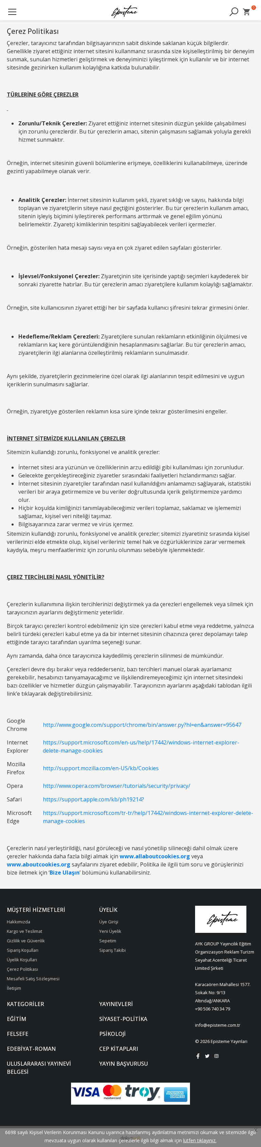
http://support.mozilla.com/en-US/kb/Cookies (101, 768)
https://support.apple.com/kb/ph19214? (93, 799)
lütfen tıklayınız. (199, 1140)
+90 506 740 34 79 (212, 1009)
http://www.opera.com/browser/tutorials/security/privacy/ (116, 786)
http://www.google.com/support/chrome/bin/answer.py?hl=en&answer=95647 (142, 725)
